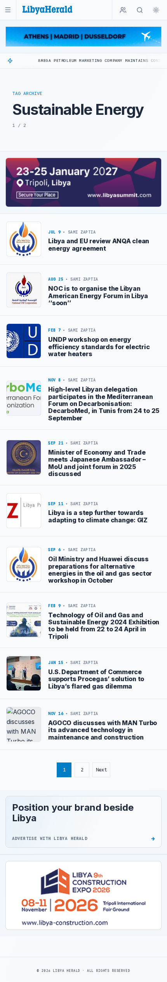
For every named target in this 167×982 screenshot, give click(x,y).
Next (101, 770)
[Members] (123, 10)
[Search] (140, 10)
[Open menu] (8, 10)
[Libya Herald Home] (47, 10)
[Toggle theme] (156, 10)
